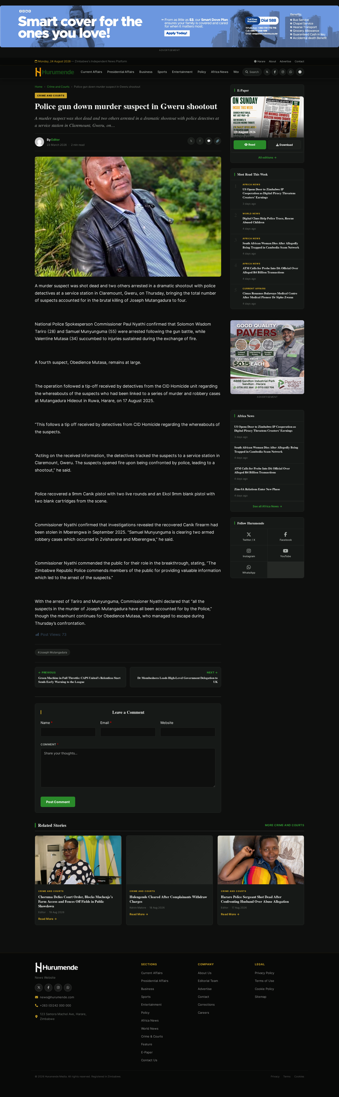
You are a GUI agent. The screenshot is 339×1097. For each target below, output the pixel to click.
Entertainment (182, 72)
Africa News (219, 72)
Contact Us (149, 1060)
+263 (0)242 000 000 (55, 1005)
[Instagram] (282, 72)
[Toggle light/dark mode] (300, 72)
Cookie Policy (264, 989)
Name (47, 722)
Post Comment (58, 802)
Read (251, 144)
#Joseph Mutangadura (52, 652)
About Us (204, 973)
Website (166, 722)
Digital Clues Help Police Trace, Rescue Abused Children (268, 220)
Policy (202, 72)
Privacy (275, 1076)
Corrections (206, 1004)
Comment (50, 744)
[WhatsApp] (290, 72)
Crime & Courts (152, 1036)
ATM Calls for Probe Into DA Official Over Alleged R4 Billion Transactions (270, 270)
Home (38, 86)
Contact (299, 61)
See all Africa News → (267, 506)
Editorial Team (208, 981)
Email (106, 722)
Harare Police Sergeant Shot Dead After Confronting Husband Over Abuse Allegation (255, 899)
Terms (287, 1076)
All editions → (267, 157)
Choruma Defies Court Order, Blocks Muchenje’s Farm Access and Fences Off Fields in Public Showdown (75, 901)
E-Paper (147, 1052)
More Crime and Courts (284, 825)
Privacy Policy (264, 973)
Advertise (285, 61)
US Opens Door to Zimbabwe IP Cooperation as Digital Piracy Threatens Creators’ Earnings (269, 193)
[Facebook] (274, 72)
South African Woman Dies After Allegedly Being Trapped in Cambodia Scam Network (271, 245)
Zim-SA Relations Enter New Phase (257, 489)
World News (251, 213)
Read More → (47, 919)
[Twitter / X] (267, 72)
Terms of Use (264, 981)
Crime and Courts (58, 86)
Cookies (299, 1076)
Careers (203, 1012)
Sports (162, 72)
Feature (146, 1044)
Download (286, 144)
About (272, 61)
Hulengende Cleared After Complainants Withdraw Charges (168, 899)
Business (145, 72)
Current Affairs (91, 72)
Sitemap (260, 996)
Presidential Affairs (120, 72)
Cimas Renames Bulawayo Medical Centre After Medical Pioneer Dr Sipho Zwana (270, 295)
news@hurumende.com (57, 997)
